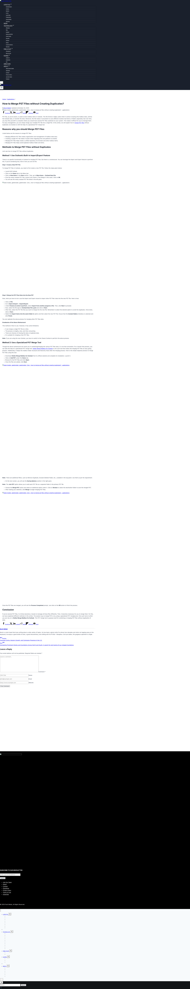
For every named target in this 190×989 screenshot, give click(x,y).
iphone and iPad (9, 34)
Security (7, 38)
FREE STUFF (6, 951)
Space (7, 42)
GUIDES (5, 957)
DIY (6, 61)
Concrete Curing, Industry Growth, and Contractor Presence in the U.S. (21, 639)
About (5, 884)
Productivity (8, 17)
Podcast (7, 78)
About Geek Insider (10, 68)
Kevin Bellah (7, 108)
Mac (7, 29)
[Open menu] (1, 87)
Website (31, 682)
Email (30, 679)
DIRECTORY (7, 64)
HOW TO (8, 57)
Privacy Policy (9, 74)
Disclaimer (6, 888)
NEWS (5, 23)
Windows (8, 27)
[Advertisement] (44, 705)
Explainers (8, 59)
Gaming (7, 10)
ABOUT (5, 966)
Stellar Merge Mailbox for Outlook (43, 348)
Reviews (8, 46)
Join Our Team (9, 76)
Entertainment (9, 6)
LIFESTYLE (5, 914)
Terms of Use (7, 892)
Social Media (8, 19)
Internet (7, 40)
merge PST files (79, 122)
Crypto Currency (9, 44)
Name (30, 675)
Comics (7, 8)
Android (7, 32)
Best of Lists (8, 53)
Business (8, 21)
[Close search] (1, 982)
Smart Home (8, 36)
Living (7, 13)
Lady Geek (8, 15)
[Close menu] (0, 910)
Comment (42, 671)
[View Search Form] (1, 82)
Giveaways (8, 51)
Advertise (8, 70)
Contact (7, 72)
